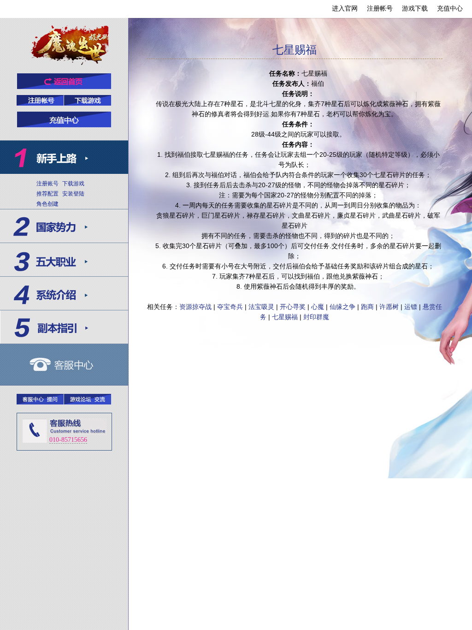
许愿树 (389, 306)
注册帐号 (380, 8)
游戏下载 (415, 8)
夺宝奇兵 (230, 306)
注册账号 (47, 183)
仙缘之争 (342, 306)
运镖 (410, 306)
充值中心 (450, 8)
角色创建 (47, 204)
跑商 (367, 306)
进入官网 (345, 8)
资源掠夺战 (195, 306)
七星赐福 (285, 317)
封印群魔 (316, 317)
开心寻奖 (293, 306)
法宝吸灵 (261, 306)
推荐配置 (47, 193)
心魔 (317, 306)
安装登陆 (73, 193)
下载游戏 (73, 183)
